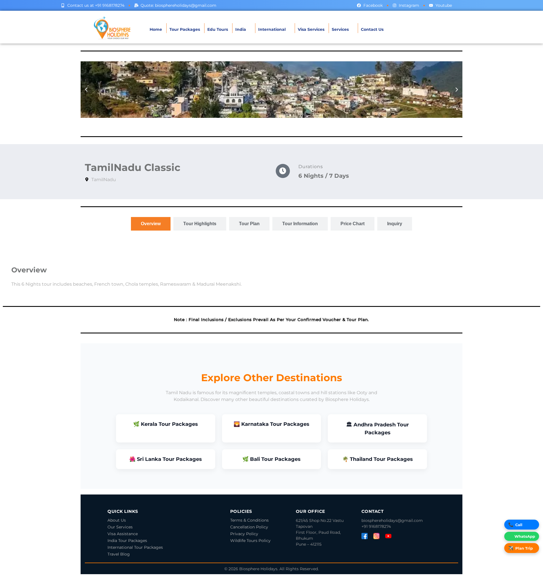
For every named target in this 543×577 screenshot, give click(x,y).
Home (156, 29)
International (272, 29)
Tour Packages (184, 29)
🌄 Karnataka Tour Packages (271, 424)
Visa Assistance (122, 533)
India (240, 29)
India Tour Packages (127, 540)
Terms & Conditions (249, 520)
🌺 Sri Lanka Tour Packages (165, 459)
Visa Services (311, 29)
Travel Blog (118, 554)
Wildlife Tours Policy (250, 540)
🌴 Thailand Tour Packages (377, 459)
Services (340, 29)
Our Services (120, 527)
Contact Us (372, 29)
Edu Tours (217, 29)
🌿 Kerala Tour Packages (165, 424)
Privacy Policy (244, 533)
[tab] (151, 224)
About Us (116, 520)
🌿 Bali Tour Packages (271, 459)
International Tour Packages (135, 547)
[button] (86, 89)
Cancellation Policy (249, 527)
